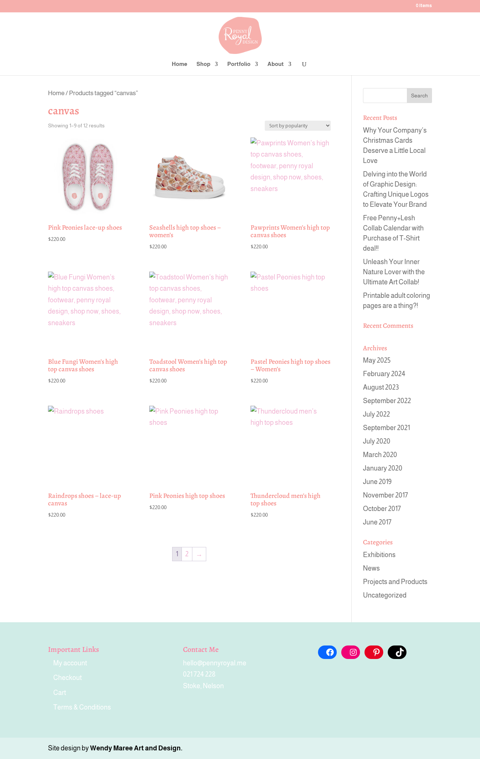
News (371, 568)
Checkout (67, 677)
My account (70, 663)
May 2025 (377, 360)
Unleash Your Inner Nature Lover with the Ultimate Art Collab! (394, 272)
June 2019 (377, 482)
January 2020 (382, 468)
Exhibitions (379, 555)
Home (179, 64)
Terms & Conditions (82, 707)
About (275, 64)
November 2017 (385, 495)
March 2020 (380, 455)
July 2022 (376, 414)
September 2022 (387, 401)
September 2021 (386, 428)
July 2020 (376, 441)
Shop (203, 64)
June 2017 (377, 522)
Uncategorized (384, 595)
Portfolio (238, 64)
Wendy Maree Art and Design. (136, 748)
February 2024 (384, 374)
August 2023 (381, 387)
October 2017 (382, 508)
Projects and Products (395, 582)
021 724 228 (199, 674)
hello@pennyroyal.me (214, 663)
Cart (59, 692)
